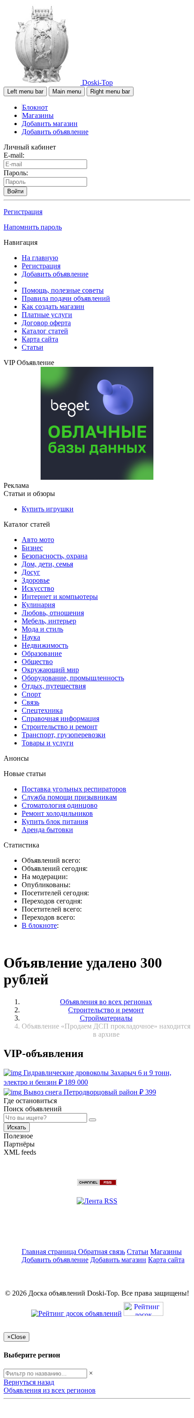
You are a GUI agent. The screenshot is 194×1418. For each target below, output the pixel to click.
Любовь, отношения (53, 613)
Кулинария (38, 604)
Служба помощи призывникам (69, 797)
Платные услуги (47, 314)
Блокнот (35, 107)
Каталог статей (45, 331)
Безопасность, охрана (55, 556)
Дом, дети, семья (47, 564)
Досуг (31, 572)
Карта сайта (40, 339)
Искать (16, 1127)
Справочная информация (60, 718)
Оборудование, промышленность (73, 678)
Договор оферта (46, 323)
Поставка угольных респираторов (74, 789)
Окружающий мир (50, 670)
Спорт (31, 694)
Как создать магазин (53, 306)
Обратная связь (101, 1251)
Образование (42, 653)
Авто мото (38, 539)
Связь (30, 702)
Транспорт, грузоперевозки (64, 735)
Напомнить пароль (33, 227)
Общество (37, 661)
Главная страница (50, 1251)
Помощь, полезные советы (63, 290)
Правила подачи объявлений (66, 298)
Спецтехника (42, 710)
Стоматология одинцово (59, 805)
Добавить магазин (50, 123)
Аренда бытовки (47, 829)
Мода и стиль (42, 629)
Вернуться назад (29, 1382)
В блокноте (39, 925)
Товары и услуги (48, 743)
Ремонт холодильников (57, 813)
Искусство (38, 588)
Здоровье (36, 580)
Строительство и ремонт (59, 726)
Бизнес (32, 548)
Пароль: (16, 173)
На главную (40, 258)
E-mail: (14, 155)
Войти (15, 191)
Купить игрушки (48, 509)
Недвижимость (45, 645)
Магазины (38, 115)
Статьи (32, 347)
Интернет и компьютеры (60, 596)
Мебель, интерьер (49, 621)
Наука (31, 637)
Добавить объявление (55, 132)
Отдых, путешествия (54, 686)
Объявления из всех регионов (50, 1390)
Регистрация (23, 211)
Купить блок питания (55, 821)
